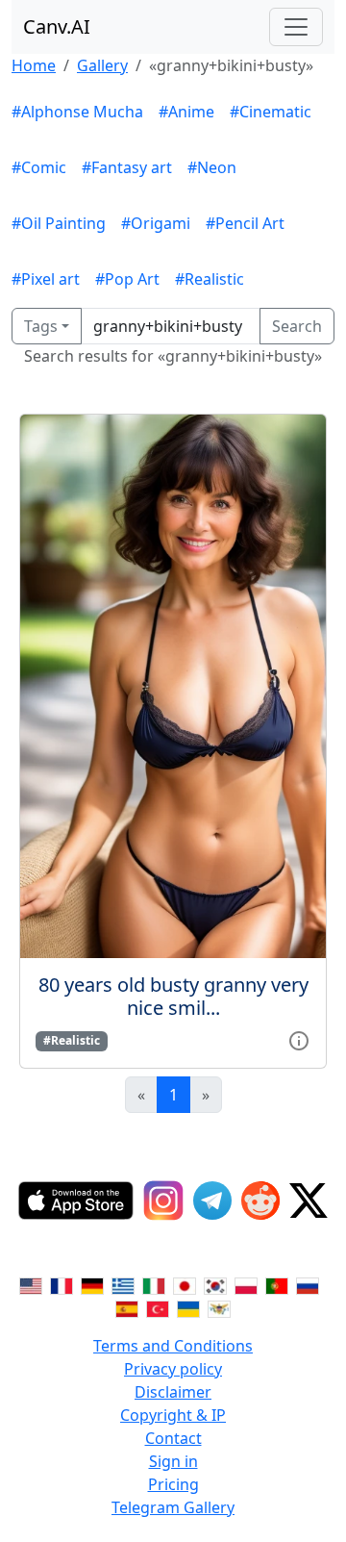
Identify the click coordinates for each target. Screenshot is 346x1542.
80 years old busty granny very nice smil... (173, 996)
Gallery (102, 65)
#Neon (211, 167)
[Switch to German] (92, 1284)
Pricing (173, 1484)
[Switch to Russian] (307, 1284)
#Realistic (209, 279)
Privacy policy (173, 1368)
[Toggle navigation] (296, 27)
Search (297, 326)
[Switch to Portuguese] (276, 1284)
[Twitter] (308, 1200)
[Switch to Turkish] (157, 1307)
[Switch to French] (61, 1284)
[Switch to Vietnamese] (219, 1307)
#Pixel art (46, 279)
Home (34, 65)
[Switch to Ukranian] (188, 1307)
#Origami (155, 223)
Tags (41, 326)
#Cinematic (270, 111)
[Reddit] (260, 1200)
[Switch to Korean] (215, 1284)
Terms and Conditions (173, 1345)
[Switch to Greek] (123, 1284)
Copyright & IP (173, 1415)
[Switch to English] (30, 1284)
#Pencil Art (245, 223)
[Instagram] (163, 1200)
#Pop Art (127, 279)
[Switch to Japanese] (184, 1284)
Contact (173, 1438)
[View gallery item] (298, 1038)
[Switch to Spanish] (126, 1307)
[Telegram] (212, 1200)
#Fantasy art (127, 167)
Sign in (173, 1461)
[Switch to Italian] (153, 1284)
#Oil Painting (59, 223)
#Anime (186, 111)
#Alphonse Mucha (77, 111)
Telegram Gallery (173, 1507)
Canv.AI (56, 26)
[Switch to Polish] (246, 1284)
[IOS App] (76, 1200)
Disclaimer (173, 1392)
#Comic (39, 167)
